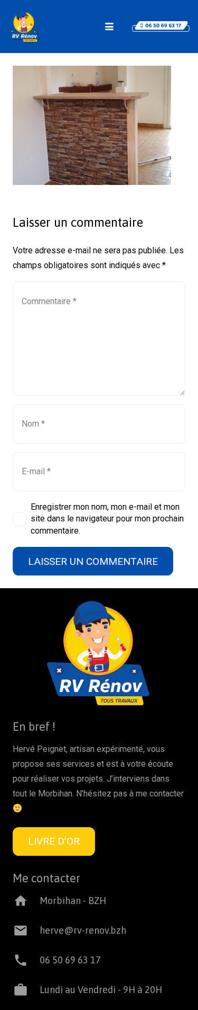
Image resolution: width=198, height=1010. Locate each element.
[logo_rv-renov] (24, 26)
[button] (109, 26)
